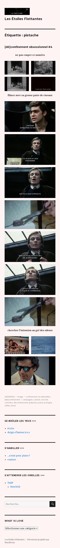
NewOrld (15, 486)
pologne (48, 402)
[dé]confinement (12, 399)
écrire (10, 428)
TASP (10, 482)
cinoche (44, 399)
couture (11, 459)
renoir (13, 405)
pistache (33, 402)
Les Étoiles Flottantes (23, 19)
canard (36, 399)
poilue (40, 402)
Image (20, 397)
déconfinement (21, 402)
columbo (9, 402)
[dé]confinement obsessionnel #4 (28, 47)
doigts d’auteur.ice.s (18, 432)
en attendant (44, 397)
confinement (32, 397)
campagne (28, 399)
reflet (7, 405)
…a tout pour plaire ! (18, 455)
